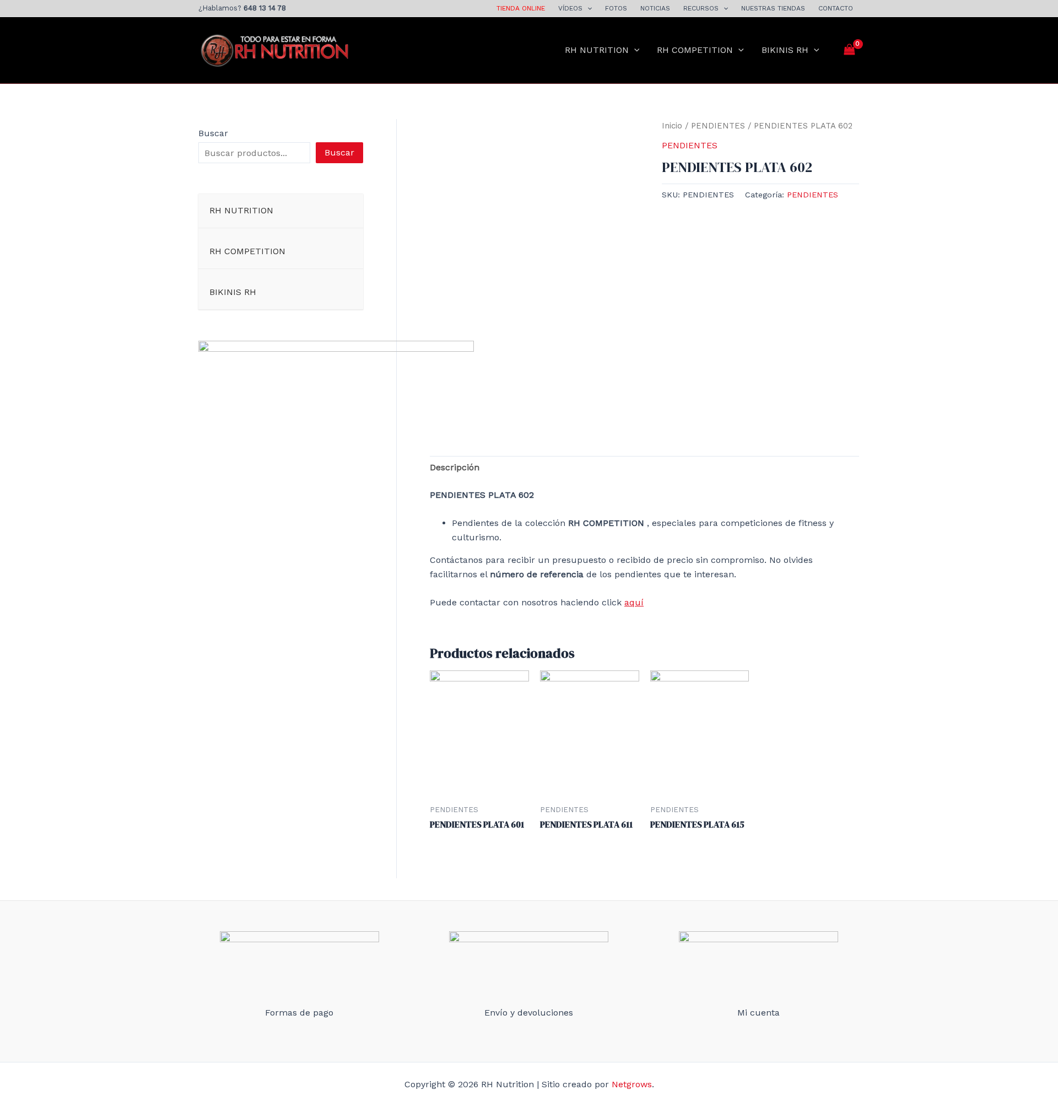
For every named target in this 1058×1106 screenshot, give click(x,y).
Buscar (213, 133)
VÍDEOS (570, 8)
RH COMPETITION (695, 50)
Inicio (672, 126)
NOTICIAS (655, 8)
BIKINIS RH (785, 50)
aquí (634, 602)
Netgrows (632, 1084)
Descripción (454, 467)
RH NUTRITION (597, 50)
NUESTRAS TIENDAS (773, 8)
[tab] (454, 467)
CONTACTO (835, 8)
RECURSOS (701, 8)
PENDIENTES (718, 126)
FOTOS (616, 8)
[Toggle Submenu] (344, 211)
